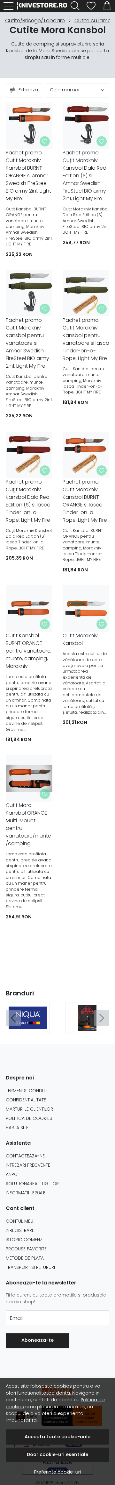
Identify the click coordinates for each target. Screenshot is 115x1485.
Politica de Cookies (29, 1118)
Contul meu (19, 1221)
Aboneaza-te (37, 1340)
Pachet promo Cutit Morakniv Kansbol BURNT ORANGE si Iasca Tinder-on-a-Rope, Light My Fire (85, 501)
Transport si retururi (30, 1267)
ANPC (12, 1174)
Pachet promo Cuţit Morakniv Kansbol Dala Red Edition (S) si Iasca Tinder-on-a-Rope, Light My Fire (28, 501)
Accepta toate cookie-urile (57, 1436)
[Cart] (107, 6)
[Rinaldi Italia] (87, 1027)
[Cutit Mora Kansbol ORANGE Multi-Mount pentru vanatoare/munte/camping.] (29, 778)
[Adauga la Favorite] (44, 141)
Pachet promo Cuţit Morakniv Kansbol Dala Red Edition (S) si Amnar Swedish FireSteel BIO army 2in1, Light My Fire (84, 175)
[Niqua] (28, 1027)
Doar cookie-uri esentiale (57, 1454)
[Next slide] (101, 1018)
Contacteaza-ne (25, 1156)
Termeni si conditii (26, 1090)
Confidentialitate (26, 1100)
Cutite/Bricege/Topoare (35, 20)
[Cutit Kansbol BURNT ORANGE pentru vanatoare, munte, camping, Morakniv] (29, 608)
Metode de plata (25, 1258)
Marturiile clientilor (29, 1109)
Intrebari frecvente (28, 1165)
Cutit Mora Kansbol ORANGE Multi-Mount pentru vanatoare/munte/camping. (28, 824)
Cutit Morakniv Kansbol (80, 639)
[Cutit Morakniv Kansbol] (86, 608)
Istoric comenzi (24, 1239)
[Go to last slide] (13, 1018)
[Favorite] (91, 6)
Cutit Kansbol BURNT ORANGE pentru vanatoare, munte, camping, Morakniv (28, 651)
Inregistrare (20, 1230)
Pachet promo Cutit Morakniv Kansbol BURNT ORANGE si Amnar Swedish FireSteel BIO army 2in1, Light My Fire (28, 175)
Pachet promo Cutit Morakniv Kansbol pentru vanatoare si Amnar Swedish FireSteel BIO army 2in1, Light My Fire (27, 343)
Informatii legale (25, 1193)
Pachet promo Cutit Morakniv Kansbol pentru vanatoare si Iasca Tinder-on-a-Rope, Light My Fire (86, 339)
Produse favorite (26, 1249)
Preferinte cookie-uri (57, 1472)
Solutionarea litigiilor (32, 1183)
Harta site (17, 1127)
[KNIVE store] (44, 6)
